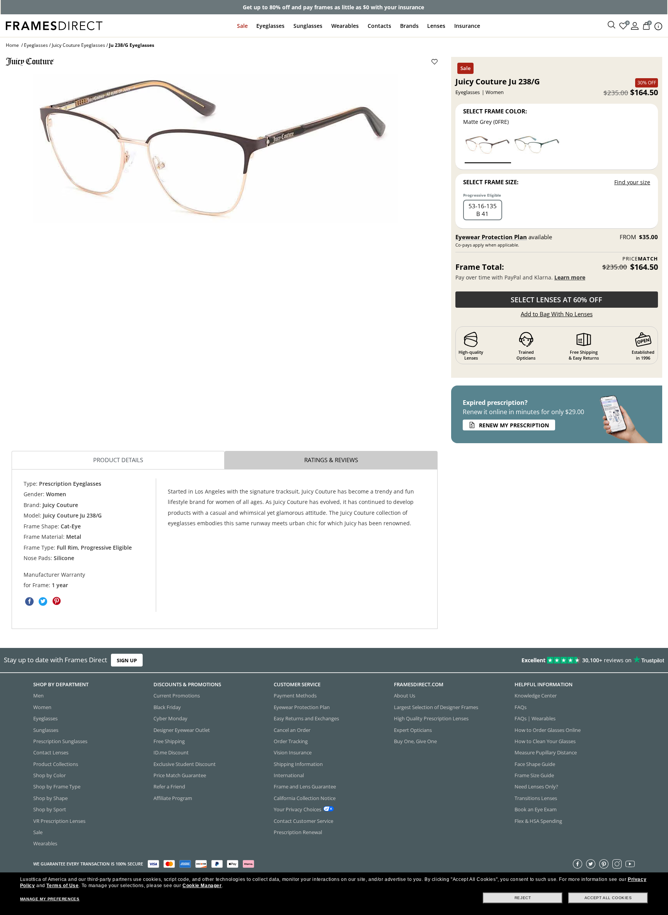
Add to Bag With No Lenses (557, 314)
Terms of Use (62, 885)
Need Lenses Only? (536, 786)
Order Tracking (291, 741)
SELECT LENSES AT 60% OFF (556, 299)
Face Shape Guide (535, 763)
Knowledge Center (536, 695)
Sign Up (127, 660)
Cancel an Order (292, 729)
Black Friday (167, 706)
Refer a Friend (169, 786)
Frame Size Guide (534, 775)
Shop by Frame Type (56, 786)
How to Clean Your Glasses (545, 741)
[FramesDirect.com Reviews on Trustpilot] (526, 660)
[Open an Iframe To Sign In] (635, 25)
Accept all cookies (608, 898)
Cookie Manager (202, 885)
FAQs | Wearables (535, 718)
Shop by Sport (49, 809)
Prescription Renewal (298, 832)
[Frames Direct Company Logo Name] (54, 25)
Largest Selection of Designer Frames (436, 706)
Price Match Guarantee (179, 775)
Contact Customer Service (303, 820)
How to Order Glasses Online (548, 729)
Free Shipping (169, 741)
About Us (404, 695)
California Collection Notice (305, 797)
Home (12, 45)
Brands (409, 25)
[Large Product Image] (215, 148)
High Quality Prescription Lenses (431, 718)
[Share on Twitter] (43, 601)
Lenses (436, 25)
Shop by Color (49, 775)
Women (42, 706)
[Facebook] (577, 863)
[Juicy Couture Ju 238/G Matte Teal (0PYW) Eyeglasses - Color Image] (537, 148)
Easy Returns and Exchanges (306, 718)
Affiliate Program (172, 797)
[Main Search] (611, 25)
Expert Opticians (413, 729)
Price (640, 258)
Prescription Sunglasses (60, 741)
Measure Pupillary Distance (546, 752)
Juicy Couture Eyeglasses (78, 45)
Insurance (467, 25)
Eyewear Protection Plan (491, 237)
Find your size (632, 182)
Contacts (379, 25)
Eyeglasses (270, 25)
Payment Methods (295, 695)
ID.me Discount (171, 752)
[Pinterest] (603, 863)
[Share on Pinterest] (56, 601)
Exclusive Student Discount (184, 763)
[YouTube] (630, 863)
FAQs (521, 706)
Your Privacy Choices (297, 809)
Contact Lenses (50, 752)
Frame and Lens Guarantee (305, 786)
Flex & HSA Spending (538, 820)
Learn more (569, 277)
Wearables (345, 25)
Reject (523, 898)
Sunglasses (307, 25)
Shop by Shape (50, 797)
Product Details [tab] (118, 460)
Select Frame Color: (495, 111)
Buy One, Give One (415, 741)
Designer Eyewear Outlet (181, 729)
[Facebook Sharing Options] (29, 601)
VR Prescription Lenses (59, 820)
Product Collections (55, 763)
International (289, 775)
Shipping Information (298, 763)
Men (38, 695)
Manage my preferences (50, 899)
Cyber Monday (170, 718)
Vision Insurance (293, 752)
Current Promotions (176, 695)
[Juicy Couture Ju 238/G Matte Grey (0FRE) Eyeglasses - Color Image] (488, 148)
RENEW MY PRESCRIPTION (514, 425)
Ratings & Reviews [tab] (331, 460)
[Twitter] (590, 863)
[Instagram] (617, 863)
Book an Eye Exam (536, 809)
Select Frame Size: (490, 182)
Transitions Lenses (536, 797)
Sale (242, 25)
